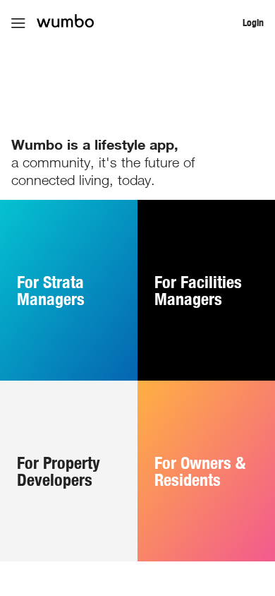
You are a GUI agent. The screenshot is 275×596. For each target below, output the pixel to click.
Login (253, 22)
